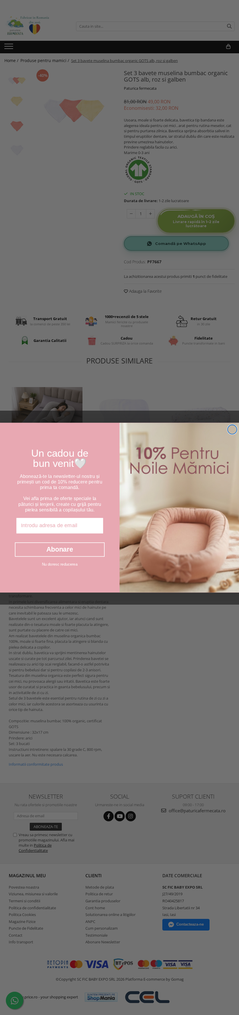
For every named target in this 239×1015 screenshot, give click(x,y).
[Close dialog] (232, 429)
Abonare (59, 549)
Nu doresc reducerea (60, 564)
